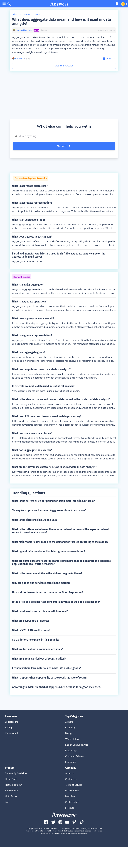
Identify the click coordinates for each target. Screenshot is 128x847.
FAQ (7, 802)
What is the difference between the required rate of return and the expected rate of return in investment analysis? (60, 531)
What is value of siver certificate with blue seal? (40, 611)
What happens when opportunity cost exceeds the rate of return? (50, 677)
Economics (36, 14)
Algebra (69, 721)
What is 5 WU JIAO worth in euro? (31, 630)
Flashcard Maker (13, 784)
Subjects (16, 14)
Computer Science (74, 756)
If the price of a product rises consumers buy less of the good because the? (56, 602)
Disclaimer (70, 796)
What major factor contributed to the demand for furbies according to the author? (60, 542)
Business (26, 14)
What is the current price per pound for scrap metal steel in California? (53, 501)
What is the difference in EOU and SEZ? (34, 520)
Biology (69, 733)
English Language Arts (76, 744)
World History (72, 739)
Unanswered (11, 733)
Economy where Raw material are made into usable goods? (46, 668)
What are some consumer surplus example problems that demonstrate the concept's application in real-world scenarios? (61, 562)
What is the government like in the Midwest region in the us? (47, 573)
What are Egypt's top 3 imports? (30, 620)
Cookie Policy (72, 802)
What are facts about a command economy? (37, 649)
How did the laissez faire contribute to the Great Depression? (47, 592)
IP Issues (69, 807)
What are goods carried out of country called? (39, 658)
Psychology (70, 750)
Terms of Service (73, 784)
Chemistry (70, 727)
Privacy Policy (72, 790)
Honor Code (11, 779)
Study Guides (11, 790)
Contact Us (70, 779)
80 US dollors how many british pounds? (35, 639)
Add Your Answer (64, 65)
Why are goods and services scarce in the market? (41, 583)
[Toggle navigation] (4, 4)
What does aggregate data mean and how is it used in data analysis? (61, 21)
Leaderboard (11, 721)
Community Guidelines (16, 773)
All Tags (9, 727)
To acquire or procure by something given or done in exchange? (49, 510)
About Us (70, 773)
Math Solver (11, 796)
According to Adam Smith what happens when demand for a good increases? (56, 687)
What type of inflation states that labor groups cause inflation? (48, 551)
